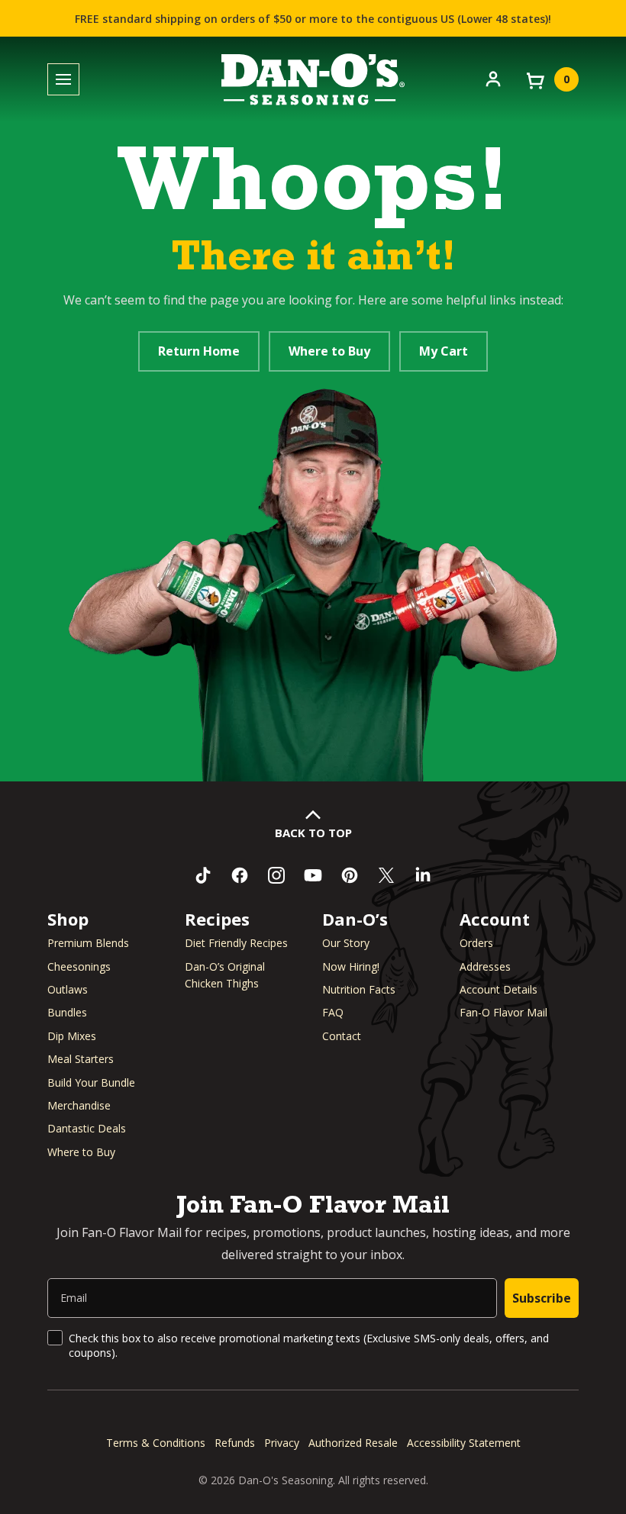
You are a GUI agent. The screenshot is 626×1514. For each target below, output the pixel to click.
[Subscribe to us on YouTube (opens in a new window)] (313, 875)
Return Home (199, 351)
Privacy (281, 1442)
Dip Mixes (71, 1036)
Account (495, 918)
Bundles (67, 1012)
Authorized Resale (353, 1442)
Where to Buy (329, 351)
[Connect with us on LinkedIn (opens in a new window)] (423, 875)
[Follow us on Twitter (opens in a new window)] (386, 875)
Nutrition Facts (358, 989)
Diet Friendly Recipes (236, 943)
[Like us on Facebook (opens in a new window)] (240, 875)
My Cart (443, 351)
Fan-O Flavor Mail (503, 1012)
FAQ (333, 1012)
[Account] (493, 77)
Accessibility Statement (464, 1442)
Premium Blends (88, 943)
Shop (68, 918)
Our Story (345, 943)
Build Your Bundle (91, 1082)
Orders (476, 943)
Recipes (217, 918)
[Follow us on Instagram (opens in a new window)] (276, 875)
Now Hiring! (350, 966)
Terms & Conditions (155, 1442)
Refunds (235, 1442)
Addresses (485, 966)
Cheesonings (79, 966)
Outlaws (67, 989)
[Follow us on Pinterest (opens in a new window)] (349, 875)
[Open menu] (63, 79)
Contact (341, 1036)
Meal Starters (80, 1059)
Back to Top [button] (313, 832)
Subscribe (541, 1298)
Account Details (498, 989)
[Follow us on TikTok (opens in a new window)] (203, 875)
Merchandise (79, 1105)
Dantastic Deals (86, 1128)
